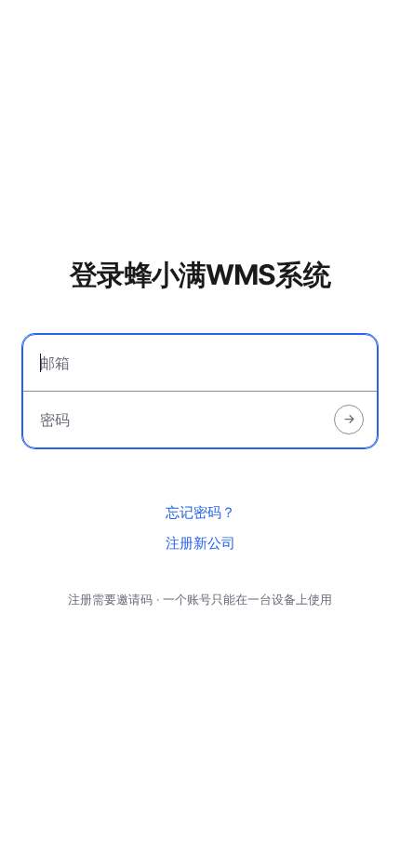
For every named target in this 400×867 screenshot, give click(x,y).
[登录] (349, 419)
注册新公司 (200, 543)
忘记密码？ (200, 512)
